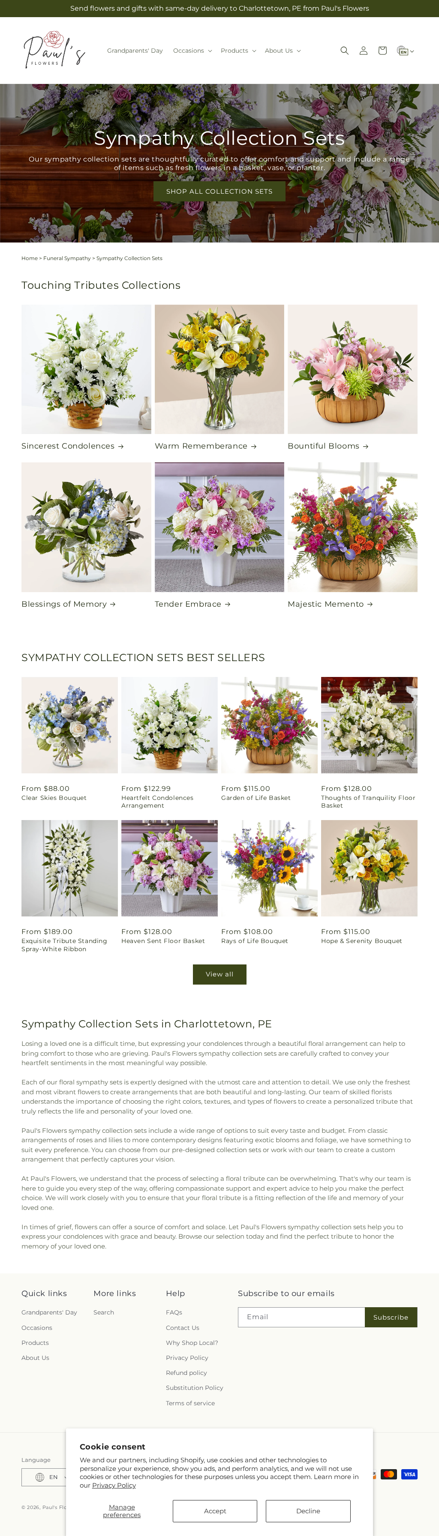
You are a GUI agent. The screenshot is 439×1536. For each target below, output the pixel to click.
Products (35, 1343)
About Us (35, 1358)
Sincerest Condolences (68, 446)
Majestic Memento (326, 604)
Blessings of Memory (64, 604)
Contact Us (182, 1328)
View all (220, 974)
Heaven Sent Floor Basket (163, 941)
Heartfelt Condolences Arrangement (157, 801)
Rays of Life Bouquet (255, 941)
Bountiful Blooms (324, 446)
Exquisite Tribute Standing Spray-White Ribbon (64, 944)
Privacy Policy (114, 1485)
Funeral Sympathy (67, 258)
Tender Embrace (188, 604)
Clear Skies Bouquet (54, 798)
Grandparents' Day (49, 1312)
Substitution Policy (194, 1388)
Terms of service (190, 1403)
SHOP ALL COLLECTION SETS (219, 191)
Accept (215, 1511)
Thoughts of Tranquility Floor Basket (368, 801)
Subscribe (391, 1317)
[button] (192, 51)
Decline (308, 1511)
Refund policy (186, 1373)
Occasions (36, 1328)
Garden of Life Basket (256, 798)
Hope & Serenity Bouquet (362, 941)
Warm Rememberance (201, 446)
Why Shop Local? (192, 1343)
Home (29, 258)
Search (103, 1312)
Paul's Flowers (61, 1507)
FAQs (174, 1312)
